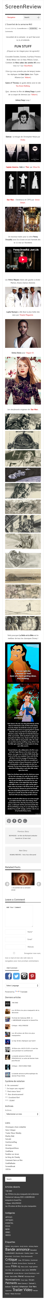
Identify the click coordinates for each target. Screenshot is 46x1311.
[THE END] (7, 1003)
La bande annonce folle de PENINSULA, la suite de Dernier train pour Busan (25, 1058)
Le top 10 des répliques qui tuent (24, 1041)
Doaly (23, 140)
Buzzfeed (28, 66)
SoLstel (8, 1139)
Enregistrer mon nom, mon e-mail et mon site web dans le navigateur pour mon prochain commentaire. (23, 957)
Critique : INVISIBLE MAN (21, 1066)
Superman (8, 1290)
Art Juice (8, 1145)
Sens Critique (10, 1130)
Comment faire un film (13, 1160)
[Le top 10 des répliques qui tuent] (7, 1041)
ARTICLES (8, 1217)
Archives (8, 1110)
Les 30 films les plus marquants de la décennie (25, 1011)
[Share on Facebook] (14, 821)
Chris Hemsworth (27, 1256)
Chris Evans (16, 1256)
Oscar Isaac (24, 1280)
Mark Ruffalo (13, 1276)
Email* (30, 939)
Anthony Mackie (33, 1246)
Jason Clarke (25, 1270)
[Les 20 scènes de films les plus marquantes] (7, 1034)
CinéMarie (9, 1151)
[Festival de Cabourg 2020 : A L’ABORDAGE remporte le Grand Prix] (7, 1019)
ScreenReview (22, 28)
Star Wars (33, 1286)
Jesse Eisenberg (30, 1273)
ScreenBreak (10, 1166)
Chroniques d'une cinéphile (15, 1127)
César (19, 1260)
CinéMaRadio (10, 1163)
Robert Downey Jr (23, 1283)
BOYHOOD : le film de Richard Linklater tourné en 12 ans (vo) (23, 836)
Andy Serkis (24, 1246)
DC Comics (26, 1260)
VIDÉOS (8, 1235)
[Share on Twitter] (20, 821)
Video (28, 1289)
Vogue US (30, 353)
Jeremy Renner (19, 1273)
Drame (14, 1263)
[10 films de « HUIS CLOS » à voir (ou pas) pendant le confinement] (7, 1049)
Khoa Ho (36, 167)
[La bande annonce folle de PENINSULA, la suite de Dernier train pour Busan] (7, 1057)
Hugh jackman (33, 1267)
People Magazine (26, 315)
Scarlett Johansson (20, 1286)
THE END (15, 1002)
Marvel (21, 1276)
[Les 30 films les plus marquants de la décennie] (7, 1011)
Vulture (27, 77)
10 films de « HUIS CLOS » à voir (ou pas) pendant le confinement (25, 1049)
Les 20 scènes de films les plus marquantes (23, 1034)
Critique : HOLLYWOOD (20, 1025)
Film (14, 1266)
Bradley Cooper (29, 1253)
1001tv (8, 1169)
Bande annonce (17, 1249)
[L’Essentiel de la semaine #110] (23, 879)
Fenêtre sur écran (12, 1154)
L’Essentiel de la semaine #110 (21, 888)
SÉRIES (7, 1232)
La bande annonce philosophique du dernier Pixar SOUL (25, 1074)
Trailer (18, 1289)
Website (31, 947)
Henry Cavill (24, 1267)
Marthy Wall (9, 1136)
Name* (30, 932)
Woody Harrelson (15, 1294)
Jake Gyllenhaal (16, 1270)
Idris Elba (8, 1270)
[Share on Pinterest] (9, 821)
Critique (11, 1259)
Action (7, 1246)
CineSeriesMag (11, 1142)
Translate (23, 992)
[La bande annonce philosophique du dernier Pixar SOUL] (7, 1074)
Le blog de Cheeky (12, 1157)
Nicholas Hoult (29, 1276)
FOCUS (7, 1226)
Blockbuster (20, 1253)
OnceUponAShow (12, 1148)
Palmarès (11, 1283)
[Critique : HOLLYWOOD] (7, 1026)
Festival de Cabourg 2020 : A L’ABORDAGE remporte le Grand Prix (25, 1019)
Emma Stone (22, 1263)
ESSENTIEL (33, 28)
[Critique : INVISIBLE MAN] (7, 1067)
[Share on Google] (25, 821)
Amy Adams (15, 1246)
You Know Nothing (23, 86)
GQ (19, 1266)
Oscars (31, 1280)
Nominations (12, 1279)
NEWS (7, 1229)
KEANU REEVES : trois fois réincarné (23, 854)
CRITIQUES (9, 1220)
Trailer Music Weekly (13, 1133)
